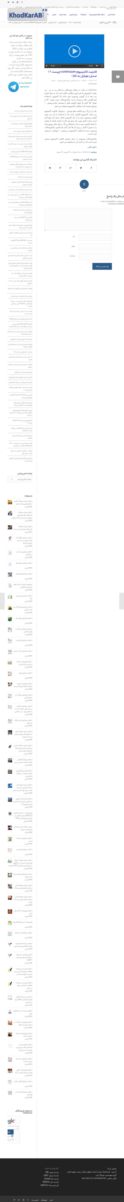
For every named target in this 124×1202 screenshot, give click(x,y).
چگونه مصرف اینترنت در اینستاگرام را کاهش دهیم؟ (20, 345)
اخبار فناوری (52, 22)
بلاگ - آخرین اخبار (107, 22)
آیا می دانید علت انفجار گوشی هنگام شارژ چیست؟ (20, 389)
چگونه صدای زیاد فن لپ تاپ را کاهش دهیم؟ (20, 366)
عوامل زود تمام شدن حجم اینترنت (21, 296)
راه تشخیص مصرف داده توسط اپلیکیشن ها (22, 211)
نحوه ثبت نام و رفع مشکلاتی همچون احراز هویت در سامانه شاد (21, 165)
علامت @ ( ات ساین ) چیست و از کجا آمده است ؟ (21, 312)
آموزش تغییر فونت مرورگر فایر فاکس (20, 382)
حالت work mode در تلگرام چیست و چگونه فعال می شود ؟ (20, 203)
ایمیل (73, 245)
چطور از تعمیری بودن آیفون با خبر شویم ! (20, 290)
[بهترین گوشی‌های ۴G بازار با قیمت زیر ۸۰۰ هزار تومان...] (121, 601)
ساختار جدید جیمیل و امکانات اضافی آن (20, 234)
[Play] (47, 66)
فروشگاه (93, 6)
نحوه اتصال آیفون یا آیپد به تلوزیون (21, 339)
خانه (70, 22)
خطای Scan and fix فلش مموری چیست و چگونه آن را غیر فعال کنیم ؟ (20, 325)
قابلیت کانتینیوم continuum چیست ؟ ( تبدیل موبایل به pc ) (72, 73)
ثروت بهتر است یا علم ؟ (25, 176)
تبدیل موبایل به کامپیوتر (72, 152)
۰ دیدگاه (84, 80)
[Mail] (13, 2)
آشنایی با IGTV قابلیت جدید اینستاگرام (23, 219)
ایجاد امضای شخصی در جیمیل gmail (20, 318)
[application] (74, 51)
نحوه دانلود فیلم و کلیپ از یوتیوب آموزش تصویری (21, 183)
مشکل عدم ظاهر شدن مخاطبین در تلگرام (21, 249)
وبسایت (72, 255)
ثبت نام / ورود (110, 8)
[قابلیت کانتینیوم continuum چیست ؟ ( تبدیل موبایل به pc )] (118, 77)
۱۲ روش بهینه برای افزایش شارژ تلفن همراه (20, 358)
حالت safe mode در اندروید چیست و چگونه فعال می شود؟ (20, 196)
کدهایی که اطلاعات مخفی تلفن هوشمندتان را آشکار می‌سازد (22, 404)
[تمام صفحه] (102, 66)
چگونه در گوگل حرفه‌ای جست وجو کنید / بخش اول (21, 452)
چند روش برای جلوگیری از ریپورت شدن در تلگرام (21, 429)
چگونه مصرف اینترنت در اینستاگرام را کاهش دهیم (20, 145)
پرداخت (85, 6)
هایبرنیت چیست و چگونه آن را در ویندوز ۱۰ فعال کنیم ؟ (21, 274)
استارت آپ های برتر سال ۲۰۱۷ (22, 351)
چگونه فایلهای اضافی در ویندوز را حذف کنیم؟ (21, 125)
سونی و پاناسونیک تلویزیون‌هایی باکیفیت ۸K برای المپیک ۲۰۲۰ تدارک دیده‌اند (21, 413)
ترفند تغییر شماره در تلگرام (23, 372)
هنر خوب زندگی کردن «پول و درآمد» (20, 171)
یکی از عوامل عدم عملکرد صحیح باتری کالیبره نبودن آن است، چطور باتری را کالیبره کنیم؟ (20, 265)
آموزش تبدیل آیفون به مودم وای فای (20, 377)
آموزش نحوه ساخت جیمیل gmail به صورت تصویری (21, 158)
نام (74, 236)
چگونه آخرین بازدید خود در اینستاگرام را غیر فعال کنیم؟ (20, 333)
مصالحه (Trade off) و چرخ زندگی (21, 151)
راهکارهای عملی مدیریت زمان (22, 131)
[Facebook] (22, 2)
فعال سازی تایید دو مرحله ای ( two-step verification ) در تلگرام (21, 444)
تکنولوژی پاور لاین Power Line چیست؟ (22, 422)
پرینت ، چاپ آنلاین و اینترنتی (54, 6)
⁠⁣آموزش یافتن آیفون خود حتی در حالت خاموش (20, 282)
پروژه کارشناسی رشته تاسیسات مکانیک (22, 437)
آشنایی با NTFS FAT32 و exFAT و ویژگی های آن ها (21, 396)
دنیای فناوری (63, 22)
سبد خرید (103, 6)
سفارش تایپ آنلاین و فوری (33, 6)
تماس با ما (19, 6)
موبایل (60, 80)
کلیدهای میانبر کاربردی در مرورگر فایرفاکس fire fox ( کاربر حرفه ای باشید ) (21, 303)
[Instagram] (17, 2)
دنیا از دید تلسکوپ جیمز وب (23, 110)
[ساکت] (97, 66)
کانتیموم (60, 152)
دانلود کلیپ (92, 147)
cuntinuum (86, 152)
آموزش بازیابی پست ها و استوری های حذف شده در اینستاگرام (20, 137)
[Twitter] (8, 2)
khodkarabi (92, 83)
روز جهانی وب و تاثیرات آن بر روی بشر (20, 189)
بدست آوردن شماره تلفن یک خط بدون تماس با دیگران (20, 257)
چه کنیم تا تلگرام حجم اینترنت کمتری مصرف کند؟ (20, 459)
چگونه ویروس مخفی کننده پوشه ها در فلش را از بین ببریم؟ (20, 226)
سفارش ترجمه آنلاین (73, 6)
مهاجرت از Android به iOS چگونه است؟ (21, 241)
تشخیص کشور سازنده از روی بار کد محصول (21, 117)
